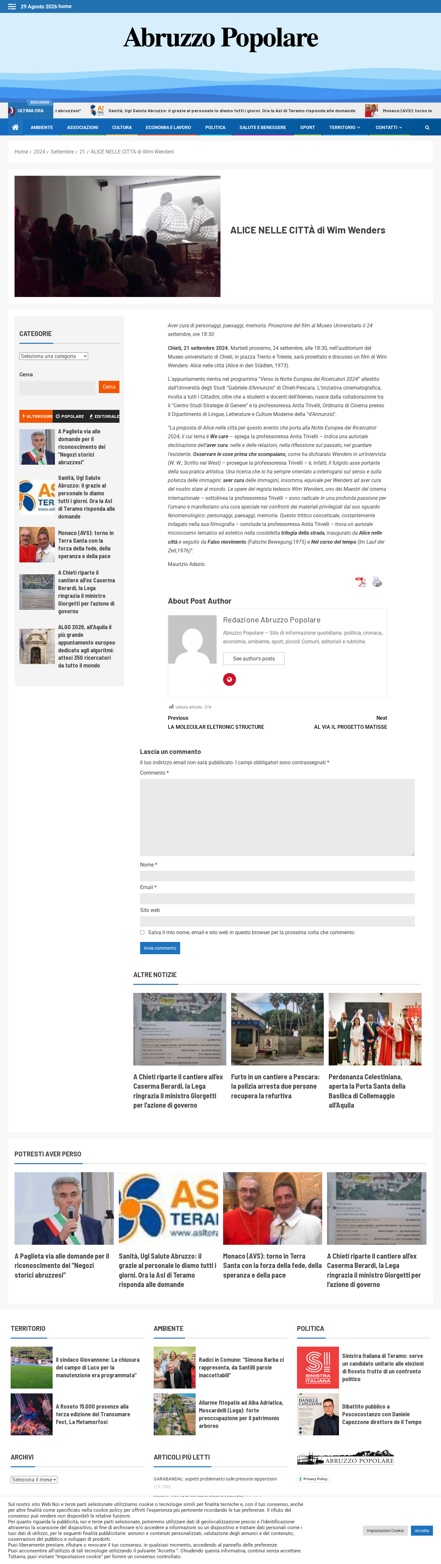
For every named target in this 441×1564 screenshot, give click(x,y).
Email (148, 887)
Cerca (26, 374)
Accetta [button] (422, 1530)
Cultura (122, 127)
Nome (148, 865)
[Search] (427, 127)
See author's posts (254, 659)
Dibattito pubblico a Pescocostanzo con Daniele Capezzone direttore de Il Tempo (382, 1414)
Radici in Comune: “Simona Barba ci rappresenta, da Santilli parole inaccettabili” (241, 1367)
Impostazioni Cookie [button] (385, 1530)
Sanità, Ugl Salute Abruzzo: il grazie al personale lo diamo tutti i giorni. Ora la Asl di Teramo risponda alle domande (176, 110)
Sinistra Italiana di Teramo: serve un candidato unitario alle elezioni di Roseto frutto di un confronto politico (383, 1367)
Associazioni (82, 127)
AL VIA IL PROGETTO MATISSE (350, 722)
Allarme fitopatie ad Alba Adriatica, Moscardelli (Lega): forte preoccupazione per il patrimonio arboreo (241, 1414)
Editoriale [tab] (107, 416)
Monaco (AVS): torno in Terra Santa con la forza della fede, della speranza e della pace (86, 544)
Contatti (386, 127)
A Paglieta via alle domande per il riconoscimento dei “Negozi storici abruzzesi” (81, 447)
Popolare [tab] (72, 416)
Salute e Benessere (263, 127)
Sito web (150, 910)
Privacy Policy (315, 1479)
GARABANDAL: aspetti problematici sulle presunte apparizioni (215, 1478)
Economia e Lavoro (168, 127)
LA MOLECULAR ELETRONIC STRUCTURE (216, 722)
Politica (215, 127)
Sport (307, 127)
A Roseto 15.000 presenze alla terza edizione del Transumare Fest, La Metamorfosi (93, 1414)
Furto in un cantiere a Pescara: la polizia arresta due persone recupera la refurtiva (275, 1086)
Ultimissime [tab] (39, 416)
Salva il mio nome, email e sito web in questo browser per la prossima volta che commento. (251, 932)
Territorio (342, 127)
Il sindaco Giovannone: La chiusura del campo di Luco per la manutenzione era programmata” (97, 1367)
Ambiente (42, 127)
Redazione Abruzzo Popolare (272, 619)
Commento (154, 773)
